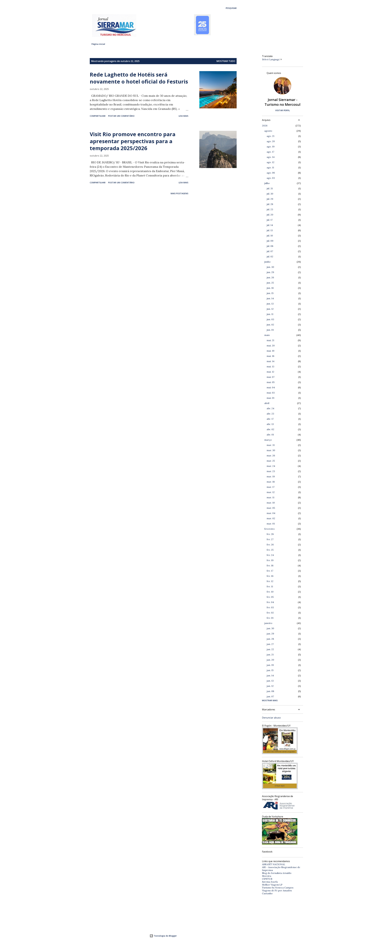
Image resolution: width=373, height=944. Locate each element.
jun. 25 (270, 282)
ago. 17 (270, 151)
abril (266, 403)
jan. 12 (270, 685)
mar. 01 (271, 523)
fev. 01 (270, 617)
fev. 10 (270, 591)
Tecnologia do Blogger (165, 935)
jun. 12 (270, 308)
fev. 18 (270, 565)
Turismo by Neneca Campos (277, 887)
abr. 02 (270, 429)
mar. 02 (271, 518)
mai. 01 (270, 397)
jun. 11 (270, 314)
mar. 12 (271, 492)
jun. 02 (270, 324)
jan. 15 (270, 670)
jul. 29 (270, 198)
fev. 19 (270, 560)
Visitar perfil (282, 110)
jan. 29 (270, 633)
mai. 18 (270, 356)
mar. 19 (271, 476)
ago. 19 (271, 146)
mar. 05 (271, 507)
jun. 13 (270, 303)
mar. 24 (271, 466)
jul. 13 (270, 230)
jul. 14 (270, 225)
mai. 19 (270, 350)
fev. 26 (270, 544)
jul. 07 (270, 251)
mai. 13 (270, 366)
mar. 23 (271, 471)
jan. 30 (270, 628)
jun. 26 (270, 277)
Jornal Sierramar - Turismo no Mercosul (282, 102)
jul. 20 (270, 214)
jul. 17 (270, 219)
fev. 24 (270, 555)
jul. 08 (270, 246)
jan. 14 (270, 675)
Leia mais (183, 115)
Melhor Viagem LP (272, 884)
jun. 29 (270, 272)
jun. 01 (270, 329)
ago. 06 (271, 172)
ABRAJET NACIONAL (273, 864)
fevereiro (269, 528)
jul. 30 (270, 193)
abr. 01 (270, 434)
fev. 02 (270, 612)
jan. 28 (270, 638)
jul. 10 (270, 235)
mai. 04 (271, 387)
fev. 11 (270, 586)
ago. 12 (270, 162)
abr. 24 (270, 408)
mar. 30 (271, 450)
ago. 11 (270, 167)
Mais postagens (179, 193)
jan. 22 (270, 649)
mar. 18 (271, 481)
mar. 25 (271, 460)
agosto (268, 130)
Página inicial (98, 44)
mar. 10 (271, 502)
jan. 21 (270, 654)
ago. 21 (270, 136)
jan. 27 (270, 644)
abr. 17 (270, 418)
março (268, 439)
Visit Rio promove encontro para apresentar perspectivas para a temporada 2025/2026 (132, 141)
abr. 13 (270, 424)
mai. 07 (271, 376)
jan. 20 (270, 659)
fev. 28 (270, 534)
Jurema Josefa (270, 881)
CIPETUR (267, 878)
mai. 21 (270, 340)
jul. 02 (270, 256)
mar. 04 (271, 513)
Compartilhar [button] (97, 115)
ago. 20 (271, 141)
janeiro (268, 623)
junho (267, 261)
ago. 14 (271, 157)
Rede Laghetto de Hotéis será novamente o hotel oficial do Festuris (139, 78)
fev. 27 (270, 539)
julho (267, 183)
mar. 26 (271, 455)
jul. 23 (270, 209)
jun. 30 (270, 266)
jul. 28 (270, 204)
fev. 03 (270, 607)
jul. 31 (270, 188)
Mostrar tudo (226, 61)
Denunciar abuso (271, 717)
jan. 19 (270, 665)
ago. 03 (271, 177)
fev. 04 (270, 602)
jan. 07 (270, 696)
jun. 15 (270, 293)
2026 (264, 125)
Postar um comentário (121, 115)
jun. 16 (270, 287)
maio (267, 335)
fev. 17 (270, 570)
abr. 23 (270, 413)
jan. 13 (270, 680)
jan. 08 (270, 691)
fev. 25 (270, 549)
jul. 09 (270, 240)
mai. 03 (271, 392)
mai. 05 (271, 382)
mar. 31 (271, 445)
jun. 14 (270, 298)
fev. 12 (270, 581)
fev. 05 (270, 596)
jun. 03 (270, 319)
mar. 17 (271, 486)
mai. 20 (271, 345)
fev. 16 (270, 575)
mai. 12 (270, 371)
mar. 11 (270, 497)
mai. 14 (270, 361)
